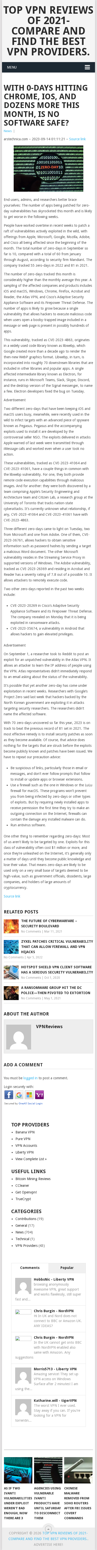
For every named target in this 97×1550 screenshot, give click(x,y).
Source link (77, 139)
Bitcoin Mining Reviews (32, 1179)
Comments (30, 1268)
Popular (67, 1268)
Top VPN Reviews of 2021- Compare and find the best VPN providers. (48, 31)
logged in (30, 1078)
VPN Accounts (26, 1146)
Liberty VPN (24, 1152)
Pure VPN (22, 1139)
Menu (12, 67)
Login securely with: (19, 1087)
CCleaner (22, 1186)
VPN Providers (26, 1246)
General (21, 1225)
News (8, 131)
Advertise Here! (48, 1545)
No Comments (31, 931)
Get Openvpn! (26, 1192)
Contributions (25, 1219)
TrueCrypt (23, 1199)
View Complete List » (31, 1159)
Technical (22, 1239)
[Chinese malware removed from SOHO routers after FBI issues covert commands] (78, 1470)
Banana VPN (25, 1132)
